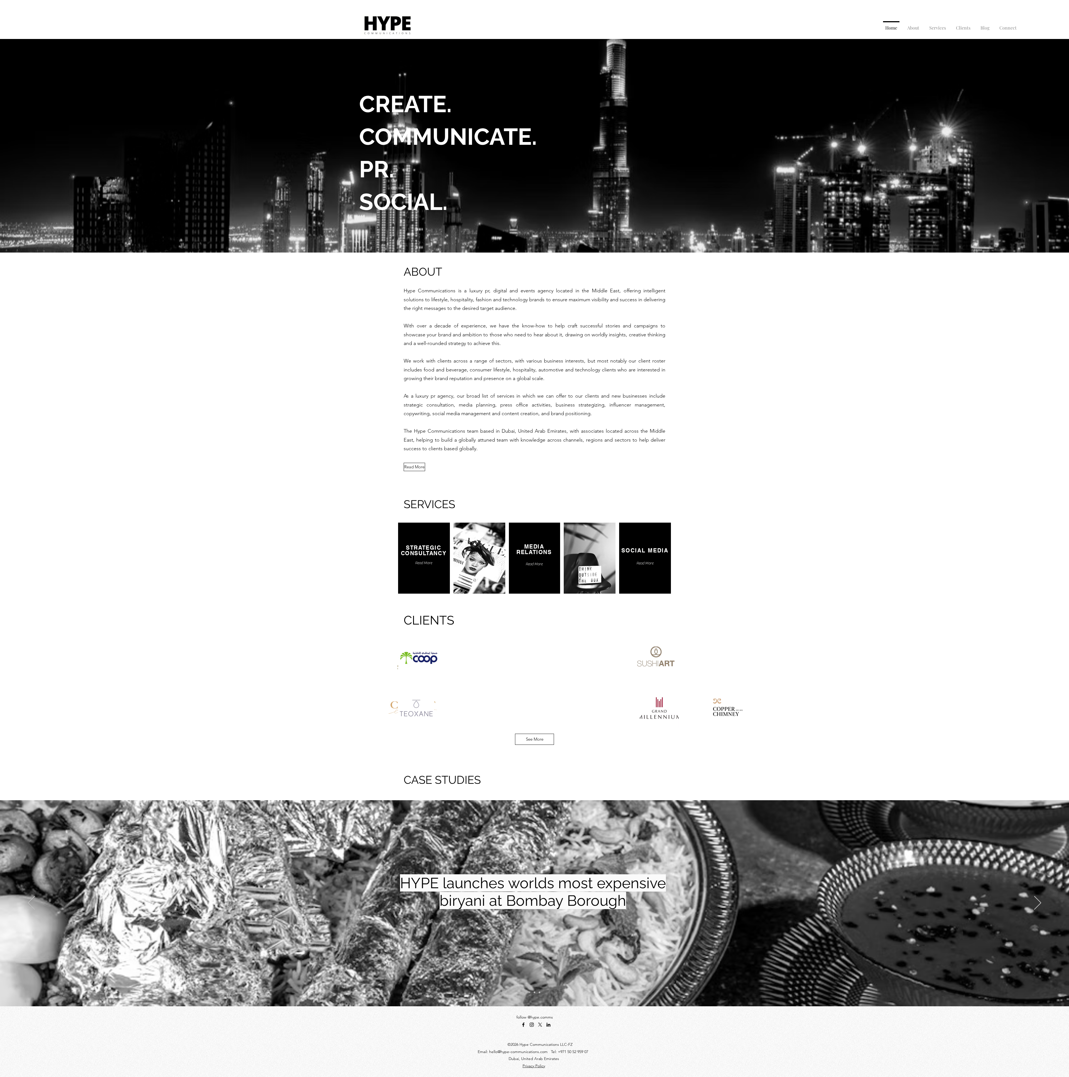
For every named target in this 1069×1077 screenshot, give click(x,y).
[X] (540, 1024)
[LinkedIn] (548, 1024)
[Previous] (31, 903)
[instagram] (531, 1024)
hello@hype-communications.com (518, 1051)
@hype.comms (540, 1017)
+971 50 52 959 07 (573, 1051)
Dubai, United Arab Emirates (534, 1058)
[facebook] (523, 1024)
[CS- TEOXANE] (534, 992)
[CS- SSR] (539, 992)
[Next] (1037, 903)
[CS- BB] (529, 992)
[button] (413, 241)
